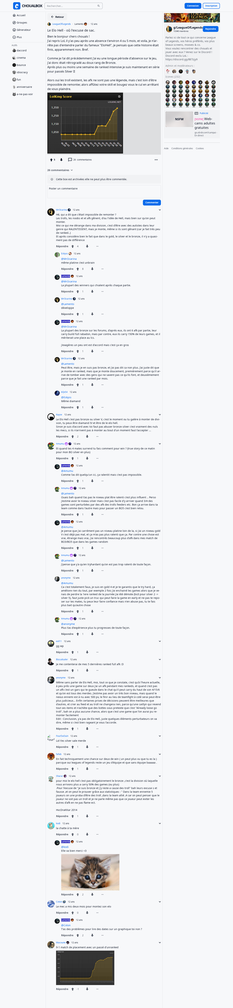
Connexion (193, 5)
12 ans (94, 24)
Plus (19, 37)
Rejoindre (210, 28)
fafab (58, 754)
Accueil (21, 15)
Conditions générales (182, 148)
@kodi (65, 847)
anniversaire (24, 87)
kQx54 (64, 392)
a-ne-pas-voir (25, 94)
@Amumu (67, 471)
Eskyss (64, 253)
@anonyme (68, 624)
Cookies (200, 148)
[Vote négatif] (61, 160)
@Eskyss (66, 397)
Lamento (78, 24)
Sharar (59, 776)
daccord (22, 50)
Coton (59, 901)
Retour (59, 17)
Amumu (60, 443)
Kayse (59, 414)
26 (82, 159)
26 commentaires (58, 170)
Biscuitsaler (62, 659)
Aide (166, 148)
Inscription (211, 5)
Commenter (151, 202)
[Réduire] (159, 209)
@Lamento (67, 304)
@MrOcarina (69, 259)
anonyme (66, 577)
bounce (21, 65)
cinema (21, 57)
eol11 (59, 641)
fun (19, 79)
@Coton (66, 925)
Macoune (61, 942)
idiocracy (22, 72)
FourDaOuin (62, 736)
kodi (58, 823)
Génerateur (24, 30)
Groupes (22, 22)
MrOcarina (61, 209)
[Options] (156, 160)
